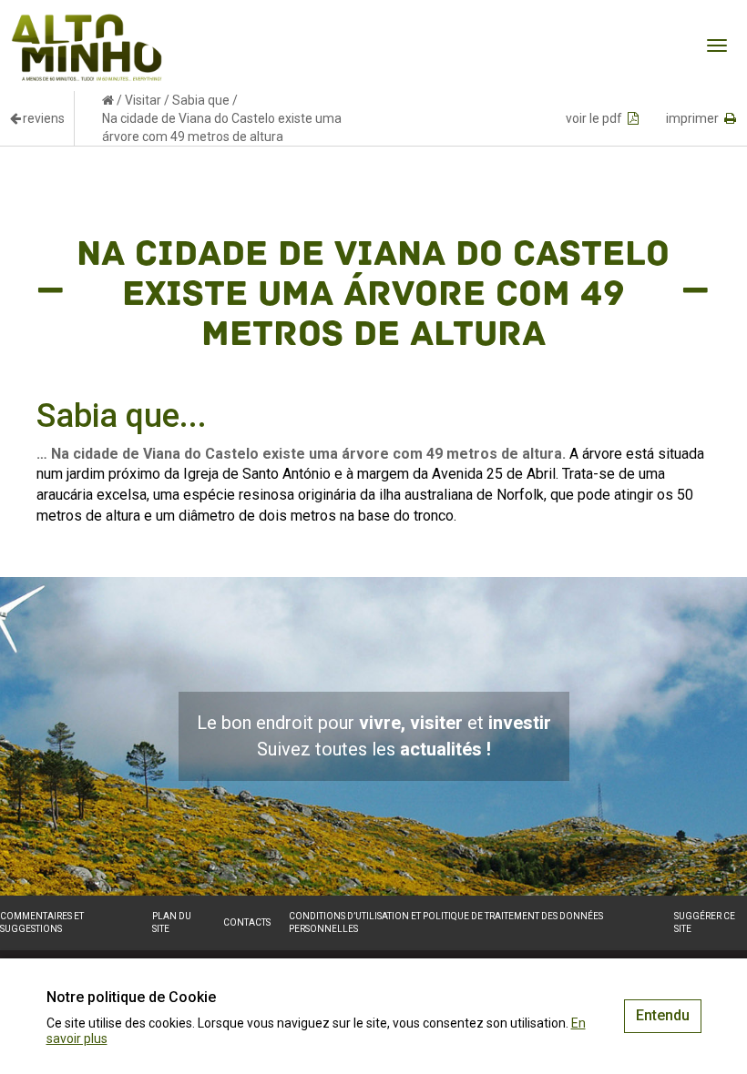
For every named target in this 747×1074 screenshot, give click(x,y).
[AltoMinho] (87, 23)
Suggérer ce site (704, 922)
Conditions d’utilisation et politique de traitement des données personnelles (446, 922)
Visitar (143, 100)
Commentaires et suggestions (42, 922)
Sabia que (201, 100)
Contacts (247, 922)
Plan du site (171, 922)
